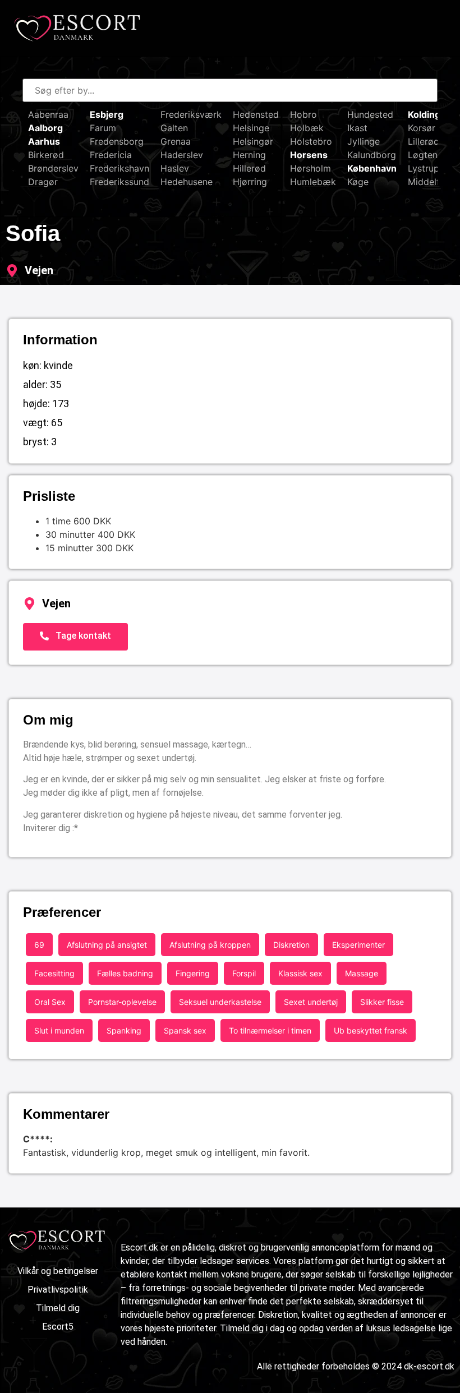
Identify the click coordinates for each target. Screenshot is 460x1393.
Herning (249, 154)
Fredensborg (117, 141)
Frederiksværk (191, 114)
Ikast (357, 127)
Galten (174, 127)
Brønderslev (53, 168)
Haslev (174, 168)
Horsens (309, 154)
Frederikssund (119, 181)
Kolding (424, 114)
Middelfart (430, 181)
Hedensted (256, 114)
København (372, 168)
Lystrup (423, 168)
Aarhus (44, 141)
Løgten (423, 154)
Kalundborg (371, 154)
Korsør (421, 127)
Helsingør (253, 141)
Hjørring (250, 181)
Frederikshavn (119, 168)
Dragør (43, 181)
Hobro (303, 114)
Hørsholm (310, 168)
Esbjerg (106, 114)
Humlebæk (313, 181)
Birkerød (46, 154)
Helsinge (251, 127)
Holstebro (311, 141)
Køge (358, 181)
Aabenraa (48, 114)
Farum (103, 127)
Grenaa (175, 141)
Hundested (370, 114)
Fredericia (111, 154)
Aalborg (45, 127)
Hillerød (249, 168)
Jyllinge (363, 141)
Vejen (39, 270)
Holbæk (307, 127)
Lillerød (423, 141)
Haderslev (181, 154)
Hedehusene (186, 181)
